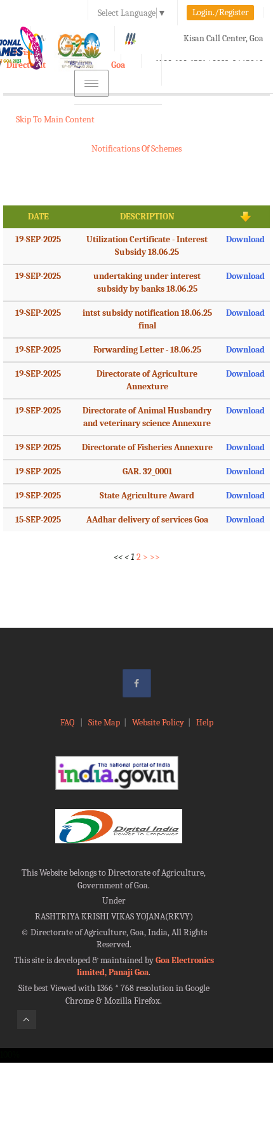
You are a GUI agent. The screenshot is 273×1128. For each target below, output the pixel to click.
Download (245, 239)
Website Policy (158, 722)
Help (204, 722)
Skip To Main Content (55, 119)
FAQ (68, 722)
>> (155, 557)
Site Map (104, 722)
